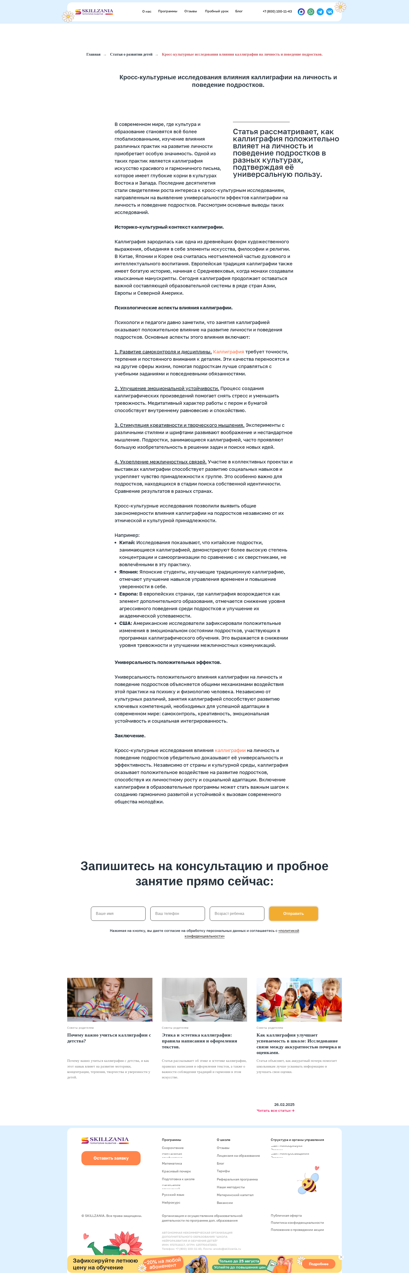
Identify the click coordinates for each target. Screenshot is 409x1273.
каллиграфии (230, 750)
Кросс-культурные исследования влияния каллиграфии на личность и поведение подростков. (242, 54)
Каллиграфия (228, 351)
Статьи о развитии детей (131, 54)
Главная (93, 54)
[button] (217, 11)
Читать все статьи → (275, 1110)
